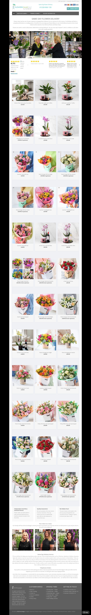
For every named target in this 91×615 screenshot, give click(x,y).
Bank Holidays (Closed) (52, 598)
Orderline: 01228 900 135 (70, 589)
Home (14, 13)
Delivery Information (49, 13)
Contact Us (32, 593)
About (73, 1)
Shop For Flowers (22, 13)
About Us (32, 589)
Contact (68, 1)
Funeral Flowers (34, 13)
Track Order (62, 1)
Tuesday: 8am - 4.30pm (52, 591)
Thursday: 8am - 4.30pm (52, 595)
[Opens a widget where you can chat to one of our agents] (86, 612)
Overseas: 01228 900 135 (70, 593)
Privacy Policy (33, 598)
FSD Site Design (21, 611)
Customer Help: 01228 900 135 (71, 591)
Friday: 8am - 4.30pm (52, 596)
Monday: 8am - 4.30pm (52, 589)
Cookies (32, 596)
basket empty (74, 8)
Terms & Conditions (34, 595)
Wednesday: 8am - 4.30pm (53, 593)
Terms (77, 1)
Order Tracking (33, 591)
